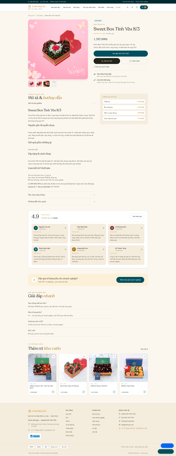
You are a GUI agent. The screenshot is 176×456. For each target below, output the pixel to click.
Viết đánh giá (137, 216)
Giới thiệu (101, 7)
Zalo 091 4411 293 (127, 417)
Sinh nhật (69, 432)
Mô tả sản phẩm (61, 103)
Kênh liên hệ (124, 410)
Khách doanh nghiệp (142, 1)
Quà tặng (76, 7)
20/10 (68, 421)
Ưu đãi (118, 7)
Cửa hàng (40, 15)
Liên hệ (94, 432)
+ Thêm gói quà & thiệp (101, 67)
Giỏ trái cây (67, 7)
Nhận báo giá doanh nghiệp (130, 280)
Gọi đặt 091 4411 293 (121, 53)
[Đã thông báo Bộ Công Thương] (34, 436)
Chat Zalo (45, 1)
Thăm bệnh (69, 428)
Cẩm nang (110, 7)
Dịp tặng (69, 410)
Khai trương (70, 435)
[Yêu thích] (137, 7)
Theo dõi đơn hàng (128, 1)
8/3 (67, 417)
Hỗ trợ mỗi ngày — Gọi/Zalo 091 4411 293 (42, 420)
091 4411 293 (34, 1)
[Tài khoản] (132, 7)
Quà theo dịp (56, 7)
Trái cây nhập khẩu (89, 7)
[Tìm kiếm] (127, 7)
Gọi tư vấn (108, 61)
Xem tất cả (144, 349)
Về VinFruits (96, 425)
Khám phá (96, 410)
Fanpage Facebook (127, 421)
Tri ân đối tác (70, 425)
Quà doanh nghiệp (98, 417)
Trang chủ (31, 15)
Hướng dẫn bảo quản (61, 201)
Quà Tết (68, 414)
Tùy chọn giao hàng (61, 195)
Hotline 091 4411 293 (128, 414)
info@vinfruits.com (127, 425)
